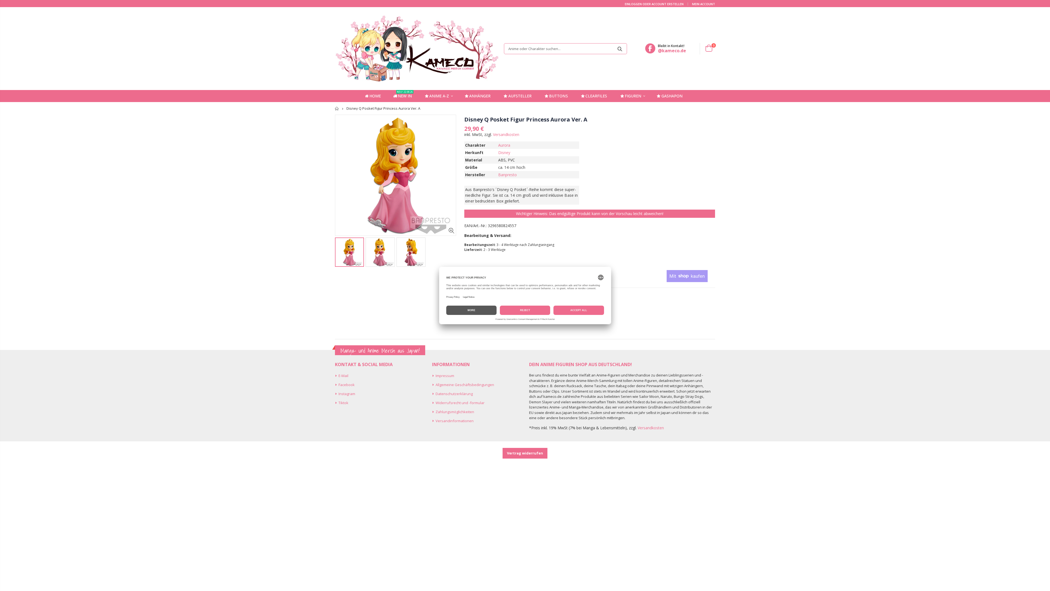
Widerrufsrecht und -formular (460, 402)
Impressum (445, 375)
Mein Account (703, 4)
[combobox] (565, 49)
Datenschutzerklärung (454, 393)
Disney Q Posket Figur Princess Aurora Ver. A (525, 119)
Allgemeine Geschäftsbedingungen (465, 384)
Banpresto (507, 174)
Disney (504, 152)
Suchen (620, 49)
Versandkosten (506, 134)
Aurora (504, 145)
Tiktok (343, 402)
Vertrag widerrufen (525, 453)
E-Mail (343, 375)
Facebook (347, 384)
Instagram (347, 393)
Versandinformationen (455, 420)
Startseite (337, 108)
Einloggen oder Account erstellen (654, 4)
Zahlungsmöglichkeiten (455, 411)
